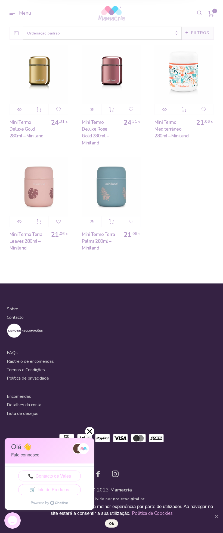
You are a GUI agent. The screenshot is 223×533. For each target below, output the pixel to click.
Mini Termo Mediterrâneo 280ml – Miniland (171, 129)
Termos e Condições (26, 370)
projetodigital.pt (129, 499)
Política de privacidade (28, 378)
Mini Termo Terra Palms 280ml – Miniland (98, 241)
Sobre (12, 309)
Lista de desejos (22, 414)
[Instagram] (115, 474)
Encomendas (19, 396)
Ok (111, 523)
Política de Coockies (152, 513)
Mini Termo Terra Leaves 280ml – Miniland (26, 241)
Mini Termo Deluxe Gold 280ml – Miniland (27, 129)
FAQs (12, 353)
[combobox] (102, 33)
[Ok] (216, 516)
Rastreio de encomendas (30, 361)
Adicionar (39, 109)
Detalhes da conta (24, 405)
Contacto (15, 317)
